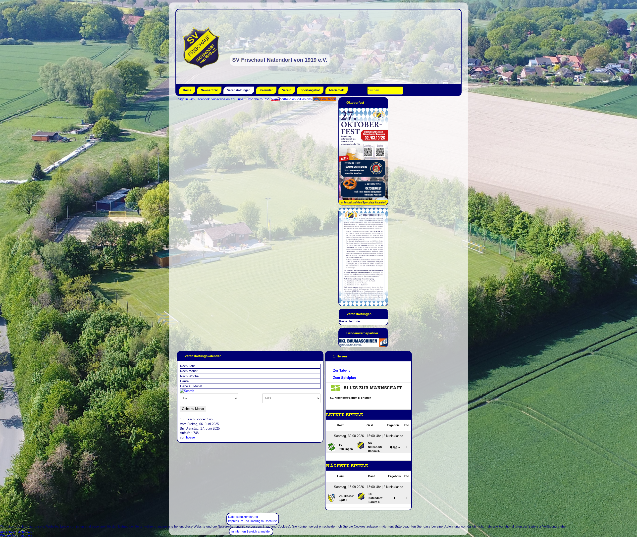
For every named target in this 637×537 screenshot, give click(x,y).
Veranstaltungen (238, 90)
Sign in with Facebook (194, 99)
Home (187, 90)
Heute (184, 381)
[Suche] (187, 391)
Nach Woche (189, 376)
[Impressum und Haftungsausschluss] (252, 517)
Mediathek (336, 90)
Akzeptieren (8, 532)
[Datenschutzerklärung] (243, 513)
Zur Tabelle (341, 370)
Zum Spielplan (344, 378)
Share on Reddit (324, 99)
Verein (286, 90)
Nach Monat (189, 371)
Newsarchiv (209, 90)
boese (190, 437)
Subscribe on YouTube (227, 99)
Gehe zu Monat (191, 386)
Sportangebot (310, 90)
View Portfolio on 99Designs (291, 99)
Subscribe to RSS (257, 99)
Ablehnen (25, 532)
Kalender (266, 90)
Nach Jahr (187, 366)
